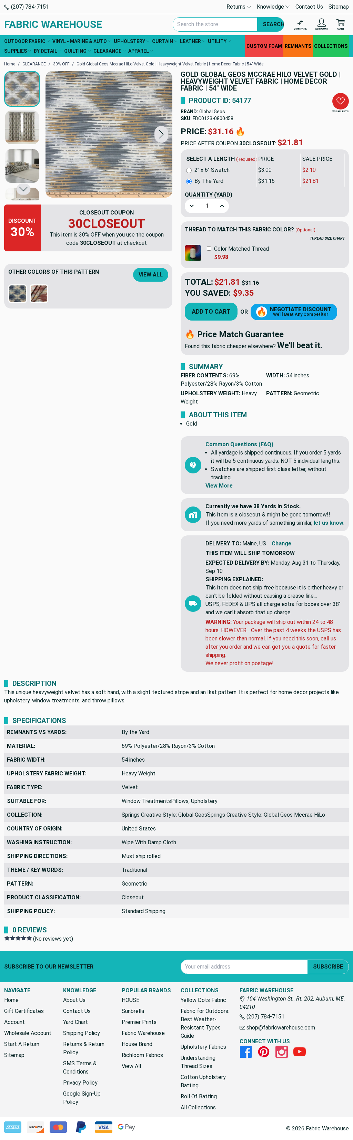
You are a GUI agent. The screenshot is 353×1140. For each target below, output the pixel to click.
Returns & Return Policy (83, 1048)
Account (14, 1022)
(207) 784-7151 (29, 6)
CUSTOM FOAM (264, 46)
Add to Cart (211, 311)
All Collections (198, 1107)
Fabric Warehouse (143, 1033)
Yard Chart (75, 1022)
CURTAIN (162, 41)
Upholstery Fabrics (203, 1047)
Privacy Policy (80, 1082)
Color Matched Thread (241, 248)
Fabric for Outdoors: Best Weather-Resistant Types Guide (205, 1023)
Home (11, 1000)
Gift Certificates (24, 1011)
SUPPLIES (15, 51)
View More (219, 485)
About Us (74, 1000)
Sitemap (339, 6)
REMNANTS (298, 46)
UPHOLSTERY (129, 41)
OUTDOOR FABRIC (25, 41)
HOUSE (130, 1000)
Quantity (208, 194)
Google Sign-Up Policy (82, 1097)
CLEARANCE (107, 51)
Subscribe (328, 966)
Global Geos (212, 111)
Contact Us (309, 6)
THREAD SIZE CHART (327, 238)
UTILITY (217, 41)
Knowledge (271, 6)
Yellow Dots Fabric (203, 1000)
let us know (328, 523)
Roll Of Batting (199, 1096)
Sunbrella (133, 1011)
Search (273, 24)
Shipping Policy (81, 1033)
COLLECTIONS (330, 46)
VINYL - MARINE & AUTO (79, 41)
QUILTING (75, 51)
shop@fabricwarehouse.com (280, 1027)
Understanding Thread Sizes (198, 1062)
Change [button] (281, 543)
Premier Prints (139, 1022)
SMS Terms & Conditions (80, 1067)
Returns (236, 6)
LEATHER (190, 41)
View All (151, 274)
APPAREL (138, 51)
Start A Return (21, 1044)
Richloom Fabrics (142, 1055)
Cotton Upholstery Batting (203, 1081)
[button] (161, 134)
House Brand (137, 1044)
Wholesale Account (27, 1033)
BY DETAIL (45, 51)
